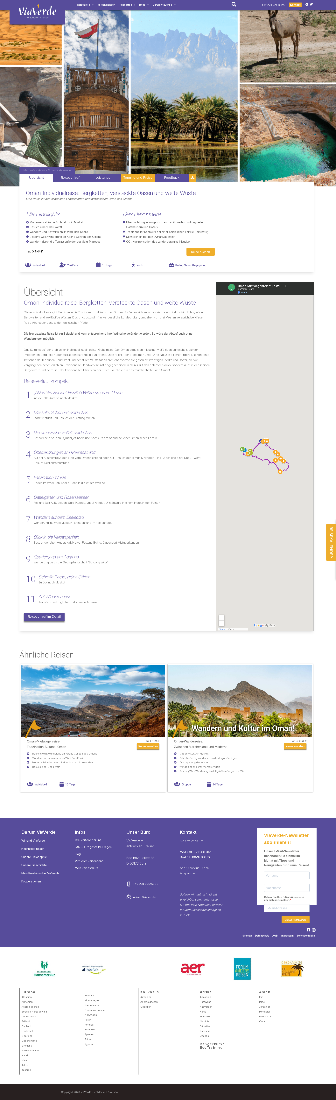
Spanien (89, 1034)
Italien (25, 1065)
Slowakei (90, 1029)
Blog (78, 854)
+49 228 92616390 (145, 884)
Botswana (205, 1002)
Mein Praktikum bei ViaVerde (40, 873)
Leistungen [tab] (104, 177)
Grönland (27, 1046)
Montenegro (92, 1000)
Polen (88, 1020)
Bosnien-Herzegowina (34, 1012)
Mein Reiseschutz (86, 868)
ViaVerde (86, 1092)
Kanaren (26, 1070)
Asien (41, 170)
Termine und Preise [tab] (137, 177)
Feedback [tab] (171, 177)
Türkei (88, 1039)
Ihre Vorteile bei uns (88, 840)
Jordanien (264, 1007)
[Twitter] (311, 4)
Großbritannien (30, 1050)
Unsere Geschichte (34, 865)
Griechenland (29, 1041)
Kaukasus (149, 992)
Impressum (287, 936)
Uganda (204, 1036)
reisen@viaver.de (144, 897)
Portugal (89, 1025)
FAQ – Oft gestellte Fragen (93, 847)
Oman (52, 170)
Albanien (27, 997)
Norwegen (91, 1015)
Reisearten (125, 4)
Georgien (27, 1036)
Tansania (205, 1031)
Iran (261, 997)
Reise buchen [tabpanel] (200, 252)
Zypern (89, 1044)
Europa (29, 992)
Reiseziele (83, 4)
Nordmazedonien (95, 1010)
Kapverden (206, 1007)
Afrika (206, 992)
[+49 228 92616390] (128, 884)
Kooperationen (31, 881)
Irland (25, 1055)
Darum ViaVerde (162, 4)
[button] (44, 617)
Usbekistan (265, 1016)
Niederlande (92, 1005)
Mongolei (264, 1012)
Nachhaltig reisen (32, 848)
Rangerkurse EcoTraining (212, 1045)
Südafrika (205, 1026)
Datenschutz (262, 936)
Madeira (89, 995)
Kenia (203, 1012)
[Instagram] (314, 929)
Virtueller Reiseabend (89, 861)
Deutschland (29, 1016)
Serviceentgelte (306, 936)
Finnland (26, 1026)
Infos (142, 4)
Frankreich (27, 1031)
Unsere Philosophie (34, 857)
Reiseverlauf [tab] (70, 177)
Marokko (205, 1016)
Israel (262, 1002)
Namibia (204, 1021)
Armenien (27, 1002)
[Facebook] (306, 4)
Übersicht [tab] (36, 177)
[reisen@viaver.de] (128, 896)
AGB (275, 936)
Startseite (29, 170)
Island (25, 1060)
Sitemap (247, 936)
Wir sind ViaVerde (33, 840)
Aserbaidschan (30, 1007)
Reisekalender (106, 4)
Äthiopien (205, 997)
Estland (26, 1021)
